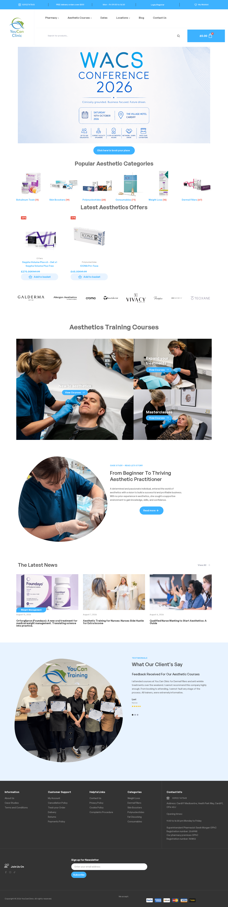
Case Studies (12, 803)
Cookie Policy (96, 807)
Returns (52, 817)
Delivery (52, 812)
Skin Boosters (134, 807)
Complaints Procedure (101, 812)
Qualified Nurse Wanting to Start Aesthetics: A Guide (178, 622)
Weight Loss (133, 798)
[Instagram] (10, 872)
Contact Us (95, 798)
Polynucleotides (135, 812)
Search (179, 35)
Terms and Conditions (16, 807)
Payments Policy (56, 821)
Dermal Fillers (134, 803)
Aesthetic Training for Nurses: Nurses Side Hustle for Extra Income (113, 622)
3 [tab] (137, 715)
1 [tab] (132, 715)
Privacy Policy (96, 803)
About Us (9, 798)
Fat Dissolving (134, 817)
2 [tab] (135, 715)
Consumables (134, 821)
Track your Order (56, 807)
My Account (54, 798)
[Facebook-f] (6, 872)
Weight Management (31, 610)
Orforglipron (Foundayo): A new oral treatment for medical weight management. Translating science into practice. (46, 623)
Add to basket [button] (42, 276)
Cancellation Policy (57, 803)
